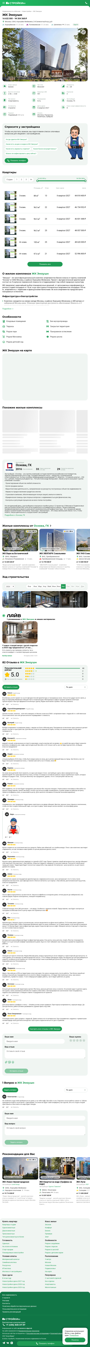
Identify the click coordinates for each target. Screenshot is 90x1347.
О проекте (6, 1298)
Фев (35, 586)
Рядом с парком (51, 1246)
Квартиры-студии (9, 1225)
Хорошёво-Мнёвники (24, 22)
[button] (45, 1343)
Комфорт (48, 1228)
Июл (59, 586)
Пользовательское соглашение (14, 1309)
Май (49, 586)
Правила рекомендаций (11, 1312)
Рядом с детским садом (54, 1253)
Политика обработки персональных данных (19, 1306)
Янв (29, 586)
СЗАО (13, 22)
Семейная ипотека (9, 1262)
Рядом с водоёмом (52, 1243)
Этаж (47, 188)
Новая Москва (50, 1265)
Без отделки (49, 1281)
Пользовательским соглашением (37, 1333)
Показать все (45, 264)
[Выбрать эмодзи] (12, 1062)
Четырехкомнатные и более (13, 1237)
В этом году (6, 1278)
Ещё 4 (76, 24)
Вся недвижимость (9, 1295)
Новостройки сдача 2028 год (13, 1284)
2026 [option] (8, 586)
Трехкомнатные (8, 1234)
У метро (48, 1259)
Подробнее (74, 1335)
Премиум (48, 1234)
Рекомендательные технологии (28, 1331)
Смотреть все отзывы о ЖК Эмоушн (45, 1029)
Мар (40, 586)
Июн (54, 586)
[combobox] (76, 687)
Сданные (5, 1243)
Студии (10, 179)
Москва (8, 22)
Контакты (6, 1303)
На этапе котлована (10, 1246)
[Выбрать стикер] (9, 1062)
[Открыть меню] (3, 3)
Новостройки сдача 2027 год (13, 1281)
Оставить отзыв (11, 687)
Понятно (75, 1340)
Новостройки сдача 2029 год (13, 1287)
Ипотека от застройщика (12, 1271)
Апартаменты (50, 1284)
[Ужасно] (70, 1040)
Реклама (5, 1301)
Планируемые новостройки (13, 1253)
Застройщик (24, 464)
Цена (84, 188)
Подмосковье (50, 1268)
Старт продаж (7, 1249)
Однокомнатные (8, 1228)
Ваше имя (9, 1037)
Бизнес (47, 1231)
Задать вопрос (10, 1090)
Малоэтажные (50, 1287)
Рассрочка (6, 1265)
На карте (48, 1271)
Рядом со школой (51, 1249)
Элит (47, 1237)
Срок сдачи (60, 188)
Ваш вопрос (10, 1124)
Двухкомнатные (8, 1231)
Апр (44, 586)
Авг (63, 586)
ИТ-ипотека (6, 1268)
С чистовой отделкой (53, 1278)
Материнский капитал (10, 1259)
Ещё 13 (68, 74)
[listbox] (10, 586)
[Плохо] (72, 1040)
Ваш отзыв (9, 1047)
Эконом (48, 1225)
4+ (31, 179)
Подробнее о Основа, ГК (15, 515)
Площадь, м (38, 188)
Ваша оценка (75, 1037)
